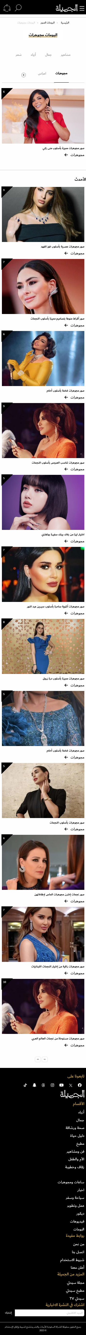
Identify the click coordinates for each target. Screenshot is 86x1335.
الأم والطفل (76, 1159)
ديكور (80, 1213)
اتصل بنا (78, 1252)
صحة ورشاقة (75, 1128)
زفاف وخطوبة (74, 1167)
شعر (19, 54)
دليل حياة (77, 1136)
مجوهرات (61, 73)
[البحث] (18, 8)
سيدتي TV (77, 1298)
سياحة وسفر (75, 1198)
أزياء (33, 54)
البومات (78, 1229)
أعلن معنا (77, 1267)
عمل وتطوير (75, 1205)
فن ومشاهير (75, 1151)
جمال (48, 54)
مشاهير (65, 54)
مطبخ (80, 1143)
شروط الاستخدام (72, 1260)
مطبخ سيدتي (75, 1290)
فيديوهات (77, 1221)
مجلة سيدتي (75, 1282)
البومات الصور (47, 23)
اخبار (80, 1190)
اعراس (42, 73)
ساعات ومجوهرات (71, 1182)
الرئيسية (64, 23)
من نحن (78, 1244)
